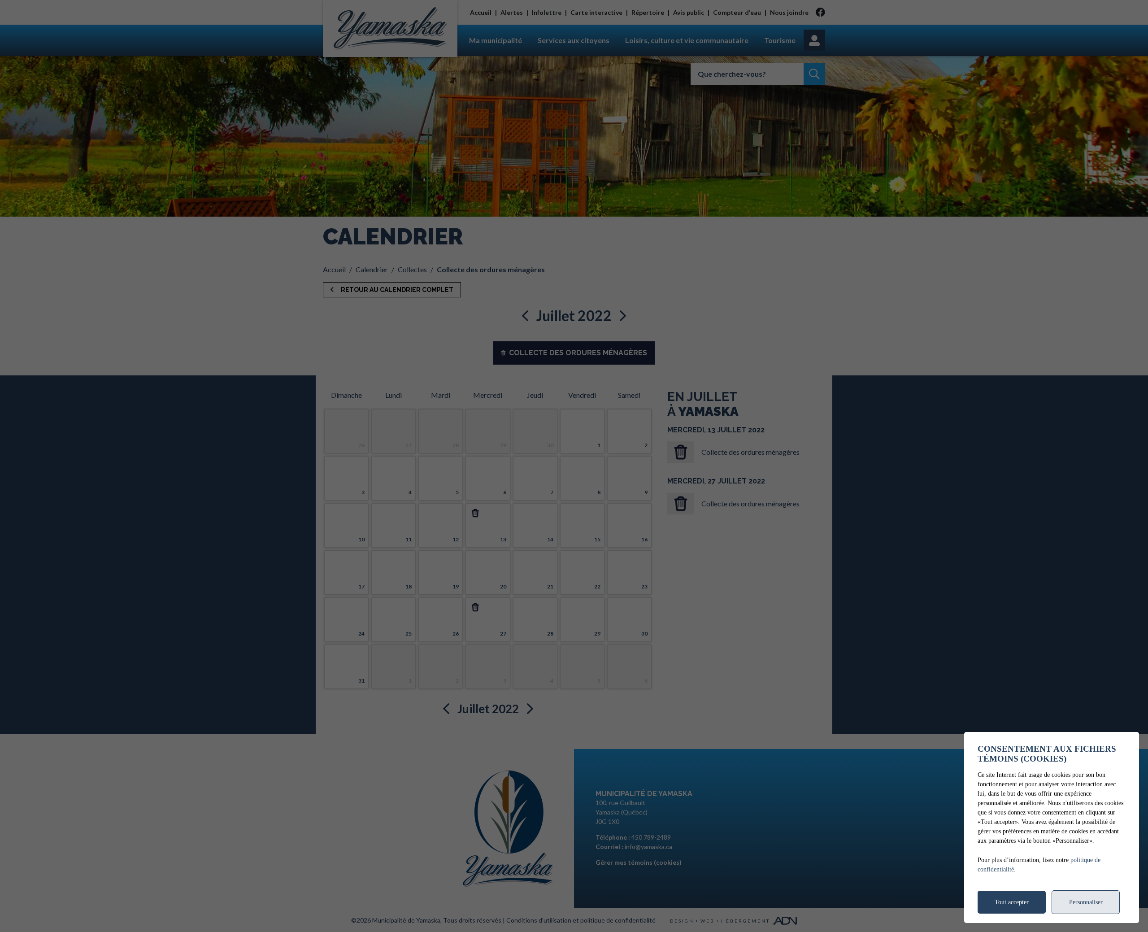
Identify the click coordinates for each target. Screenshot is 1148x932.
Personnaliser (1086, 902)
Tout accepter (1012, 902)
